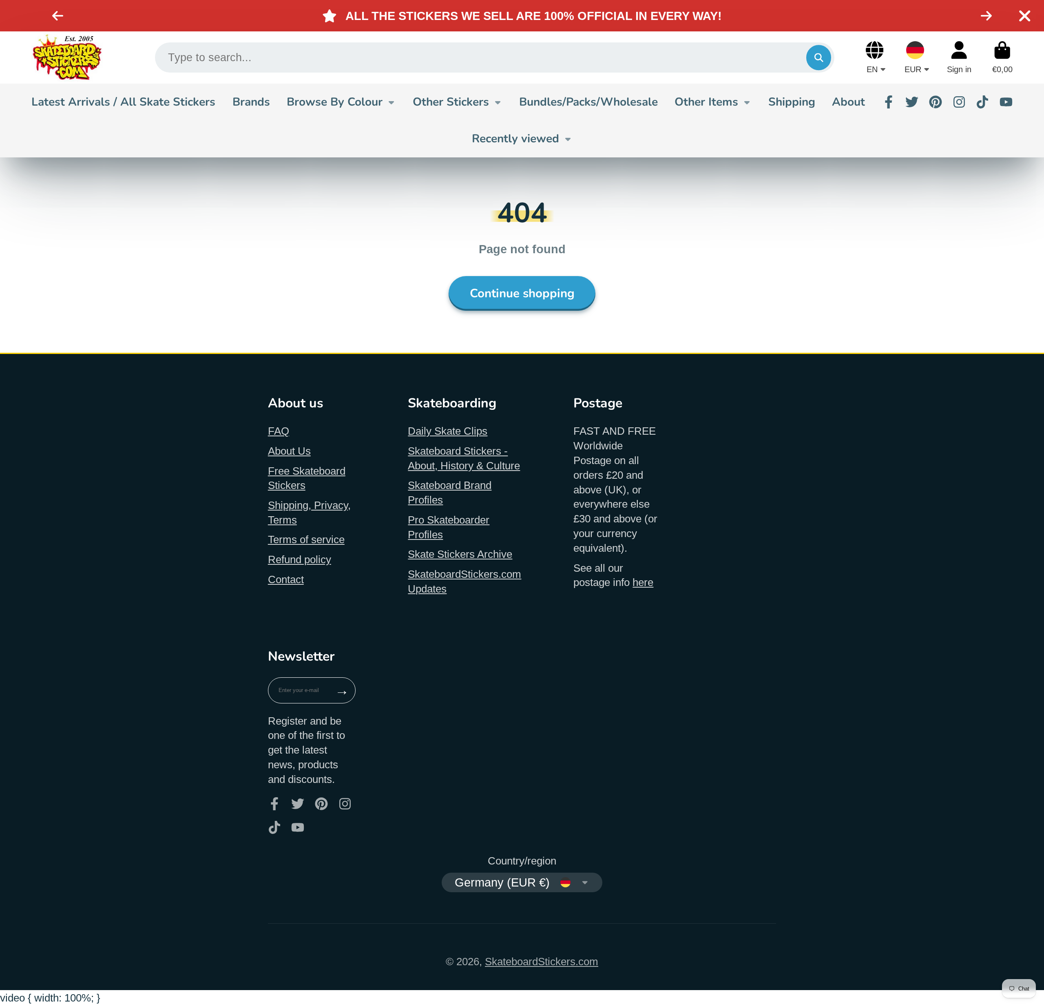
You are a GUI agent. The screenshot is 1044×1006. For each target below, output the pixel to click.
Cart (1002, 57)
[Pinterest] (935, 101)
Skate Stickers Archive (460, 554)
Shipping (791, 102)
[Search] (818, 57)
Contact (286, 579)
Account (959, 57)
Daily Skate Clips (447, 431)
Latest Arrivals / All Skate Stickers (123, 102)
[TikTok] (982, 101)
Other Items (706, 102)
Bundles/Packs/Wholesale (588, 102)
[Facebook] (888, 101)
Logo (67, 57)
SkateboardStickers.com (541, 961)
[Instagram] (959, 101)
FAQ (278, 431)
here (643, 582)
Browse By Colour (335, 102)
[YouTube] (1006, 101)
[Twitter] (911, 101)
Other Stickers (451, 102)
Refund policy (299, 559)
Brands (251, 102)
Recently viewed (515, 138)
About (848, 102)
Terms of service (306, 539)
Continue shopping (522, 293)
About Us (289, 451)
